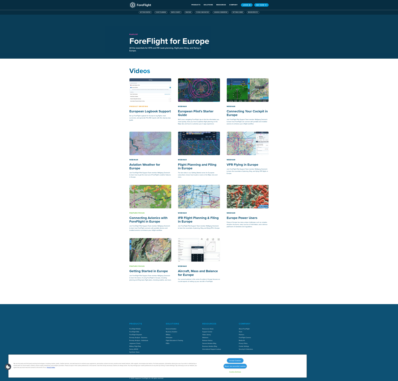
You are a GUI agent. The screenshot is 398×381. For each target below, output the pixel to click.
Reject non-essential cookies (235, 366)
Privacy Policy (51, 367)
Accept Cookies (235, 360)
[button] (195, 5)
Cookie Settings (244, 346)
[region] (157, 366)
